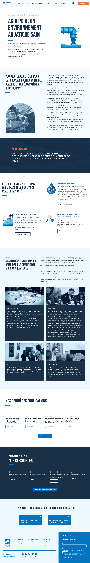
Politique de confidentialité (9, 556)
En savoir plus (65, 551)
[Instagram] (23, 554)
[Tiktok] (36, 554)
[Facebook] (29, 554)
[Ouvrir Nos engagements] (29, 3)
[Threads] (32, 554)
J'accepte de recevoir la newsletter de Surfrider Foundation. (73, 551)
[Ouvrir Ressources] (51, 3)
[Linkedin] (26, 554)
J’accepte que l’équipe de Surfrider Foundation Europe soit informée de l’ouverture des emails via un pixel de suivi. (73, 554)
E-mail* (64, 543)
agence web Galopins (34, 556)
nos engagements (14, 15)
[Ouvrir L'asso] (58, 3)
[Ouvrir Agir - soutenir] (41, 3)
